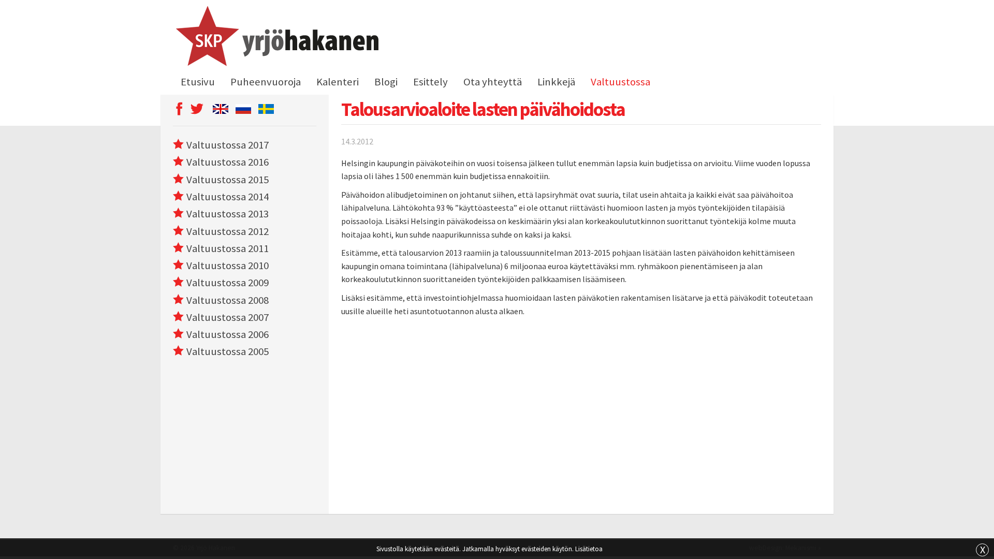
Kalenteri (337, 82)
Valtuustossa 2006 (227, 334)
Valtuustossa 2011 (227, 248)
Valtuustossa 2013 (227, 213)
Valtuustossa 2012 (227, 231)
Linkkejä (556, 82)
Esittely (430, 82)
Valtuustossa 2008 (227, 300)
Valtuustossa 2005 (227, 351)
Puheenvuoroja (265, 82)
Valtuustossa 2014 (227, 196)
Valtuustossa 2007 (227, 317)
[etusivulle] (275, 37)
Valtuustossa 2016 (227, 162)
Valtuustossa (620, 82)
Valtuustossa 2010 (227, 265)
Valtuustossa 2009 (227, 282)
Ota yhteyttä (492, 82)
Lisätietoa (589, 549)
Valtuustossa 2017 (227, 145)
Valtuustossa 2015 (227, 179)
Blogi (386, 82)
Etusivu (198, 82)
